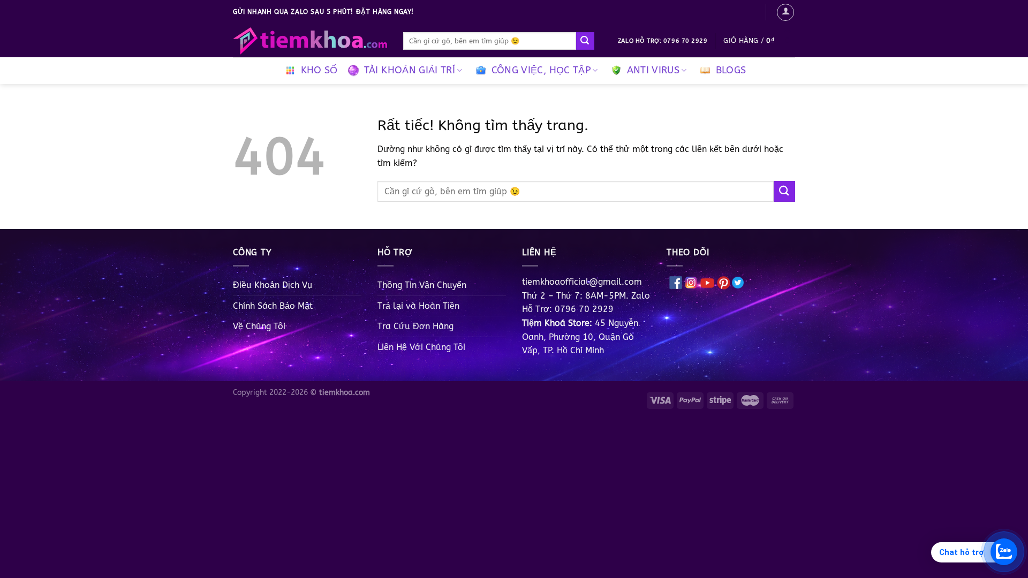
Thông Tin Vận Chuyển (421, 285)
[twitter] (737, 282)
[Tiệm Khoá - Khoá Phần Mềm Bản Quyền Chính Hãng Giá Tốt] (310, 41)
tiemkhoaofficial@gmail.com (582, 282)
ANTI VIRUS (653, 70)
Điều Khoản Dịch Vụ (272, 285)
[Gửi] (585, 41)
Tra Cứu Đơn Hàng (415, 326)
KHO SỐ (319, 70)
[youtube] (707, 282)
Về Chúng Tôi (259, 326)
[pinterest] (723, 282)
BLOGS (731, 70)
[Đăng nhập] (785, 12)
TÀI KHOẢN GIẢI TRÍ (409, 70)
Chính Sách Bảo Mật (273, 306)
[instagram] (691, 282)
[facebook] (676, 282)
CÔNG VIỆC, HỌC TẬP (541, 70)
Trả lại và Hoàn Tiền (418, 306)
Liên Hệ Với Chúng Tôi (421, 347)
